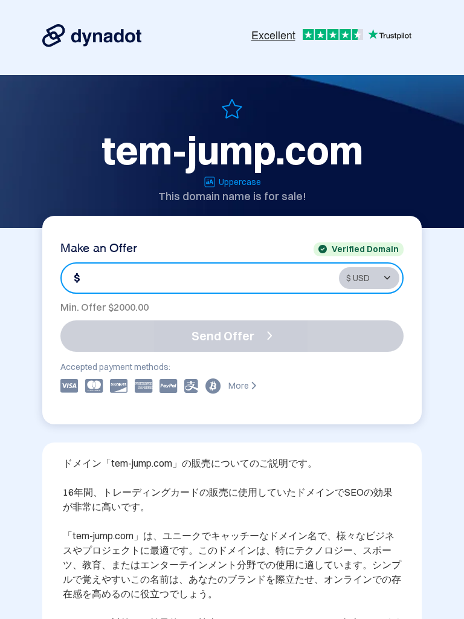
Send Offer (223, 335)
